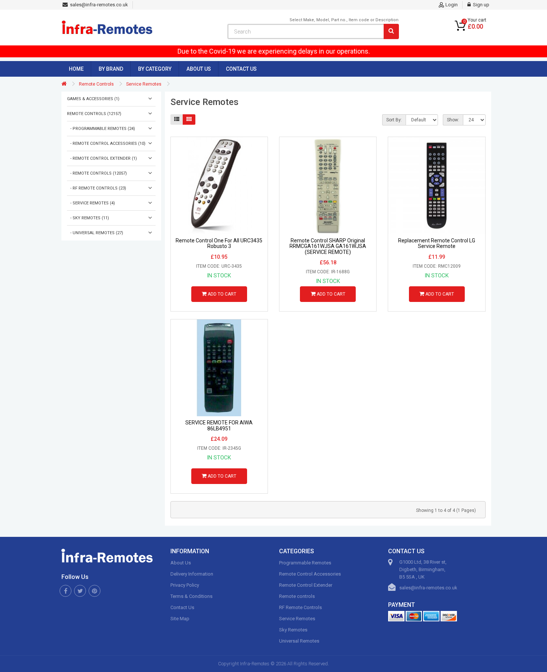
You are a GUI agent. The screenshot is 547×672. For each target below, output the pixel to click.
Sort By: (394, 119)
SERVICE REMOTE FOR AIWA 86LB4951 (219, 425)
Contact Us (241, 69)
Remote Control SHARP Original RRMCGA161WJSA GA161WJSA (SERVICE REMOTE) (328, 246)
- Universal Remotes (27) (95, 232)
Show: (453, 119)
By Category (155, 69)
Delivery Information (191, 574)
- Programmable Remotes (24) (101, 128)
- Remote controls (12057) (97, 173)
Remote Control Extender (305, 585)
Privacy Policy (184, 585)
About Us (198, 69)
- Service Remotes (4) (91, 203)
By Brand (111, 69)
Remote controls (297, 596)
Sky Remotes (293, 630)
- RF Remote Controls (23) (96, 188)
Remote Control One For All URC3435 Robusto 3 (219, 243)
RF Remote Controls (300, 607)
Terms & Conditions (191, 596)
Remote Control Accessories (310, 574)
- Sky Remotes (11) (88, 218)
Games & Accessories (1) (93, 98)
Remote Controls (96, 84)
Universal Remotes (299, 641)
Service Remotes (143, 84)
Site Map (179, 618)
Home (76, 69)
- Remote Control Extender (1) (102, 158)
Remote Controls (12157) (94, 113)
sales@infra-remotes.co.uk (428, 587)
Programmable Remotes (305, 563)
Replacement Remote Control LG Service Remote (436, 243)
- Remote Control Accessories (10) (106, 143)
